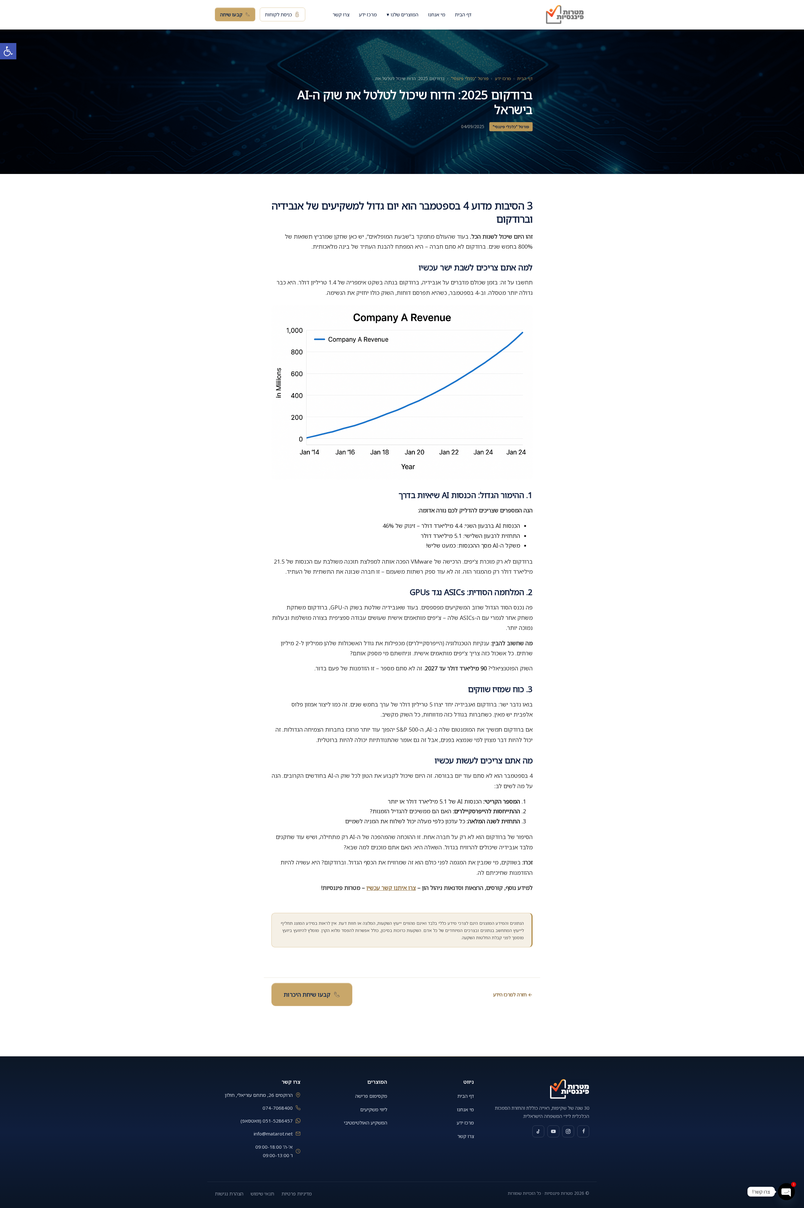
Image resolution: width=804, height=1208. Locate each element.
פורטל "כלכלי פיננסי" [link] (470, 78)
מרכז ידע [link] (368, 14)
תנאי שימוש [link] (262, 1193)
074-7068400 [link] (278, 1108)
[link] (8, 51)
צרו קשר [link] (341, 14)
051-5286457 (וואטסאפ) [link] (267, 1121)
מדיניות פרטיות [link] (296, 1193)
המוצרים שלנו (403, 14)
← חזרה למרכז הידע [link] (513, 994)
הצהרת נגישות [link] (229, 1193)
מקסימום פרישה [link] (371, 1096)
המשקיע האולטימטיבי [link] (365, 1122)
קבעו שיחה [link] (231, 14)
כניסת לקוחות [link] (278, 14)
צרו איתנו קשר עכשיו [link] (391, 887)
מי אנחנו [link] (436, 14)
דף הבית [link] (463, 14)
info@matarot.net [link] (273, 1133)
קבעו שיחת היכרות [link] (307, 994)
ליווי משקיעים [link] (373, 1109)
